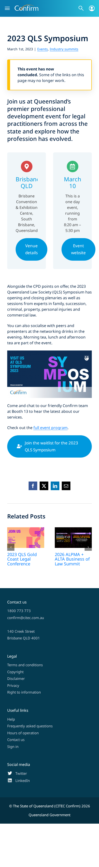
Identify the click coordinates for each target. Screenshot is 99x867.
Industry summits (64, 49)
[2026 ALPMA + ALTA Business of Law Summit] (73, 537)
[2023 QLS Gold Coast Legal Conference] (25, 537)
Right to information (24, 692)
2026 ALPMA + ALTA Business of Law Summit (72, 559)
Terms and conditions (25, 664)
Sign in (13, 746)
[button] (10, 547)
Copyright (15, 671)
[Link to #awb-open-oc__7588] (81, 8)
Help (11, 719)
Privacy (13, 685)
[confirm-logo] (26, 6)
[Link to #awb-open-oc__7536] (7, 8)
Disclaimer (16, 678)
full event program (50, 427)
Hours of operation (23, 732)
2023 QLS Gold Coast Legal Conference (22, 559)
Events (42, 49)
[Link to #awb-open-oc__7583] (91, 8)
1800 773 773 (19, 610)
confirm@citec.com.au (25, 617)
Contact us (16, 739)
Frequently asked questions (30, 725)
